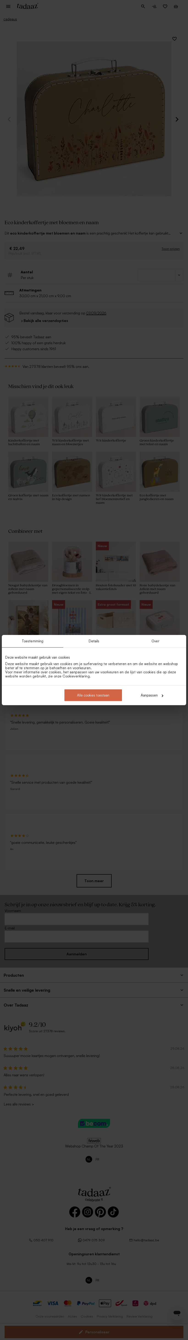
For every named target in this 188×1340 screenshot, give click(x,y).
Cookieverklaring (76, 676)
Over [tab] (155, 641)
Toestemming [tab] (32, 641)
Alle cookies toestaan (93, 695)
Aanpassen (149, 695)
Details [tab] (94, 641)
